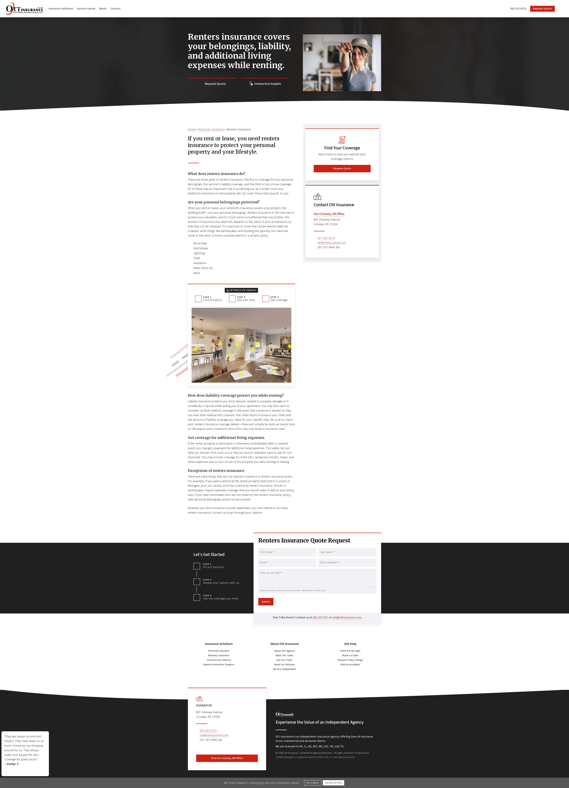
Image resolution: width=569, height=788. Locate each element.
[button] (342, 168)
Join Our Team (284, 659)
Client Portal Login (350, 650)
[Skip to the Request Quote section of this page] (212, 83)
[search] (561, 8)
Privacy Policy (362, 752)
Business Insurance (219, 655)
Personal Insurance (211, 129)
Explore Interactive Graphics (219, 664)
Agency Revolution (322, 752)
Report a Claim (350, 655)
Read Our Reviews (284, 664)
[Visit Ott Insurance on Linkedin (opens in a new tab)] (205, 747)
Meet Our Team (284, 655)
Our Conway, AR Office (329, 214)
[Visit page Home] (24, 8)
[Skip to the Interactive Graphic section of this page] (265, 83)
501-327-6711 (326, 238)
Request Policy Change (350, 659)
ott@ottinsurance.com (332, 242)
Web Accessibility (350, 664)
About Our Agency (285, 650)
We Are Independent (284, 669)
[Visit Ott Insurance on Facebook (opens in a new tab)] (199, 747)
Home (192, 129)
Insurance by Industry (219, 659)
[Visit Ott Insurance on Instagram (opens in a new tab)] (211, 747)
